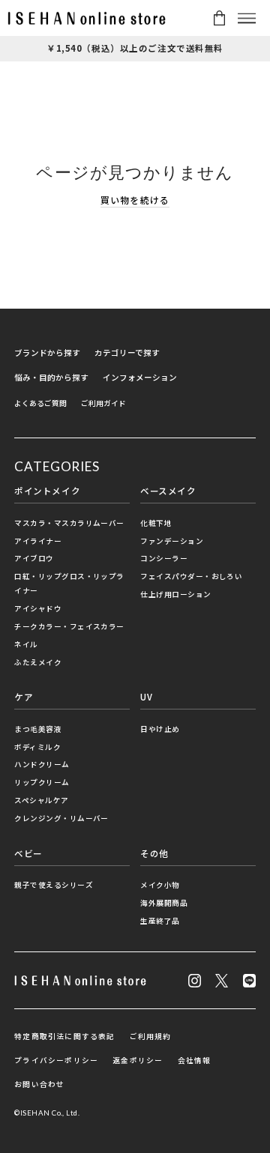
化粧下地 (156, 523)
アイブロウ (33, 558)
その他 (154, 853)
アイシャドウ (38, 608)
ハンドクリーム (41, 764)
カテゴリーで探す (127, 352)
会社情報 (195, 1060)
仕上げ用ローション (175, 594)
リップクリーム (41, 782)
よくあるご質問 (40, 403)
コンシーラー (164, 558)
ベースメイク (168, 491)
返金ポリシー (137, 1060)
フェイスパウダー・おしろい (191, 576)
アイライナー (38, 541)
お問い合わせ (39, 1084)
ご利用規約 (151, 1036)
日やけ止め (159, 729)
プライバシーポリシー (56, 1060)
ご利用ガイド (103, 403)
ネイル (26, 644)
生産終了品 (159, 921)
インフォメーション (140, 377)
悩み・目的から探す (51, 377)
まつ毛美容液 (38, 729)
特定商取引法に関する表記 (64, 1036)
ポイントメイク (47, 491)
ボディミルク (37, 747)
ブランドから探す (47, 352)
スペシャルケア (41, 800)
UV (146, 697)
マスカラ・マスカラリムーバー (69, 523)
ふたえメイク (38, 662)
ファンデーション (171, 541)
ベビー (28, 853)
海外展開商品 (164, 903)
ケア (23, 697)
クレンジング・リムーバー (61, 818)
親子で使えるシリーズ (53, 885)
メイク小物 (159, 885)
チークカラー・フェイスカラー (69, 626)
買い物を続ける (135, 199)
